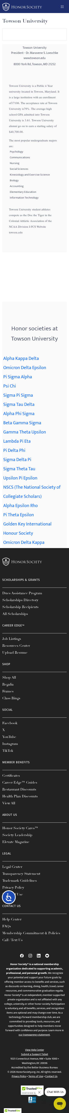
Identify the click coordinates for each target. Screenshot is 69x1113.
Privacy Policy (13, 887)
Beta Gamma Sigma (22, 423)
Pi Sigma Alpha (17, 377)
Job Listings (11, 639)
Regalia (8, 684)
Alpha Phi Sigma (18, 414)
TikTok (7, 751)
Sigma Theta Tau (19, 469)
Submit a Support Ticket (34, 1054)
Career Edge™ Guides (19, 782)
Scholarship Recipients (20, 607)
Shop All (9, 677)
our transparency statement (34, 1035)
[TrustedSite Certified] (32, 1090)
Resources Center (16, 646)
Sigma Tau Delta (18, 404)
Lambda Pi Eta (17, 441)
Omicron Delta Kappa (23, 542)
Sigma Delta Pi (17, 460)
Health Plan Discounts (20, 796)
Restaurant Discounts (19, 789)
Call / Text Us (12, 940)
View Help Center (34, 1050)
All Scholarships (15, 614)
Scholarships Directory (20, 600)
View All (8, 803)
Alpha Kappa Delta (21, 358)
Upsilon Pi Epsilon (20, 478)
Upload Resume (14, 652)
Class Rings (11, 698)
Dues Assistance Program (22, 593)
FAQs (6, 926)
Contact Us (51, 1076)
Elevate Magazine (15, 842)
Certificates (11, 775)
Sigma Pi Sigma (18, 395)
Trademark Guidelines (19, 880)
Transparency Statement (21, 874)
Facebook (9, 723)
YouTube (9, 737)
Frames (8, 691)
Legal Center (12, 867)
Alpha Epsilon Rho (20, 506)
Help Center (11, 919)
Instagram (10, 744)
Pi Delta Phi (14, 450)
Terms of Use (35, 1076)
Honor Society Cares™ (20, 828)
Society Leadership (17, 835)
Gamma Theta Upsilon (24, 432)
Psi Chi (9, 386)
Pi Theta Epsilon (18, 515)
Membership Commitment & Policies (31, 933)
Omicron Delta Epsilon (24, 368)
